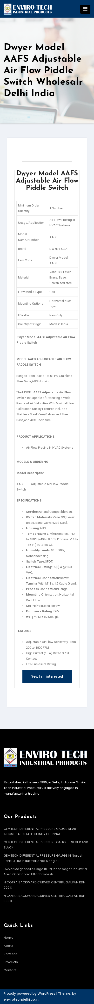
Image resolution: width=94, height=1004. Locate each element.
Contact (10, 970)
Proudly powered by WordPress (30, 993)
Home (8, 937)
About (8, 945)
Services (11, 954)
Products (11, 962)
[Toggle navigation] (85, 9)
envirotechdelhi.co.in (21, 999)
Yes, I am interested (47, 676)
